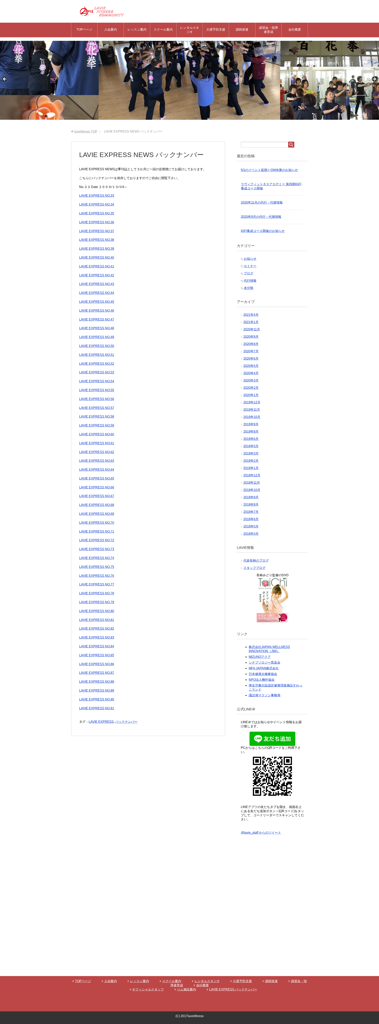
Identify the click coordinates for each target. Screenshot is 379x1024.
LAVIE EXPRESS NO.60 (96, 434)
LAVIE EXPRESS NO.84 (96, 646)
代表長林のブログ (256, 560)
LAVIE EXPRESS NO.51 (96, 354)
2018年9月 (251, 497)
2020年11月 (251, 329)
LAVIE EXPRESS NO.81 (96, 620)
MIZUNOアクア (260, 656)
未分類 (248, 288)
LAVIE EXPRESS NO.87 (96, 672)
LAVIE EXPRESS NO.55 (96, 390)
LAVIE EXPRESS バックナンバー (233, 989)
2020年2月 (251, 387)
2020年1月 (251, 395)
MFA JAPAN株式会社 (264, 668)
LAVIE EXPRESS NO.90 (96, 699)
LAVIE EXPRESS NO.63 (96, 460)
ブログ (248, 273)
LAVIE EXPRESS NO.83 (96, 637)
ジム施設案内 (186, 989)
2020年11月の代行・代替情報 (262, 202)
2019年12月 (251, 402)
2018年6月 (251, 519)
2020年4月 (251, 373)
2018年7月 (251, 511)
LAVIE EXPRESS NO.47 (96, 319)
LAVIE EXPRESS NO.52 (96, 363)
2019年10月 (251, 417)
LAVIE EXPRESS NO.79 (96, 602)
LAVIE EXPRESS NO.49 (96, 337)
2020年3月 (251, 380)
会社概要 (294, 29)
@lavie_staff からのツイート (261, 832)
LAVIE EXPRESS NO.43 (96, 284)
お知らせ (250, 258)
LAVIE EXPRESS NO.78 (96, 593)
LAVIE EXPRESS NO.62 (96, 452)
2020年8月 (251, 344)
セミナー (250, 266)
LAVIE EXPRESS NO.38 (96, 239)
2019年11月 (251, 409)
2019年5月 (251, 446)
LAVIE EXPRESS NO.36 (96, 222)
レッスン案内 (137, 29)
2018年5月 (251, 526)
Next (374, 79)
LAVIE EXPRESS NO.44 (96, 293)
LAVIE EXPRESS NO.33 (96, 195)
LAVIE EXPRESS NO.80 (96, 611)
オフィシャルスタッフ (148, 989)
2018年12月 (251, 475)
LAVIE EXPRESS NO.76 (96, 575)
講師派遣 (242, 29)
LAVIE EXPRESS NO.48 (96, 328)
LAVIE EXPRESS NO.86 (96, 664)
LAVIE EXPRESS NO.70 (96, 522)
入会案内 (110, 29)
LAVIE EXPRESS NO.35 (96, 213)
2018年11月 (251, 482)
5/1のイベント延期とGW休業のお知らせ (269, 170)
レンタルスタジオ (189, 30)
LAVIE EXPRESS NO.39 (96, 248)
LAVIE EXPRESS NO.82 (96, 628)
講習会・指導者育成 (268, 30)
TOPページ (84, 29)
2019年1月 (251, 468)
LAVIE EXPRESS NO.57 (96, 408)
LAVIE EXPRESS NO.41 (96, 266)
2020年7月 (251, 351)
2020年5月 (251, 366)
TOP (85, 131)
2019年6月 (251, 438)
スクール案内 (163, 29)
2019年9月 (251, 424)
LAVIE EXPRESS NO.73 (96, 549)
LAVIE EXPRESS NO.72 (96, 540)
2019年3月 (251, 453)
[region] (189, 80)
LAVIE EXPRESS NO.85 (96, 655)
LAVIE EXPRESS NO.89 (96, 690)
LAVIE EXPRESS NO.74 (96, 558)
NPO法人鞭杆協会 (262, 679)
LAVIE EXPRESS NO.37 (96, 231)
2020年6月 (251, 358)
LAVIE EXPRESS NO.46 (96, 310)
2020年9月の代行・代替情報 (261, 216)
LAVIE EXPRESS (101, 721)
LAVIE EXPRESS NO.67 (96, 496)
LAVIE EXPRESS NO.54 (96, 381)
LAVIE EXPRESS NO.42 (96, 275)
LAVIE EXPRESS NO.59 (96, 425)
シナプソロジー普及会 (264, 662)
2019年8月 (251, 431)
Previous (5, 79)
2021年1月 (251, 322)
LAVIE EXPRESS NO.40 (96, 257)
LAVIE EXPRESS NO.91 (96, 708)
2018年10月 (251, 490)
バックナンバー (126, 721)
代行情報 (250, 280)
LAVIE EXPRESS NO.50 (96, 346)
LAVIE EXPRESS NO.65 (96, 478)
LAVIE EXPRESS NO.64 (96, 469)
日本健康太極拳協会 (263, 674)
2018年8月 (251, 504)
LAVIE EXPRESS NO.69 (96, 513)
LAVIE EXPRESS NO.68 (96, 505)
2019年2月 (251, 460)
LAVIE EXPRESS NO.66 (96, 487)
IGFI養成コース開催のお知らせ (263, 231)
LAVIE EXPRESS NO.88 (96, 681)
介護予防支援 (215, 29)
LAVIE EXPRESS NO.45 (96, 301)
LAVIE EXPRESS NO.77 (96, 584)
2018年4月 (251, 533)
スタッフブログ (254, 568)
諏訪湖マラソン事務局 (264, 695)
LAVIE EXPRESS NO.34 (96, 204)
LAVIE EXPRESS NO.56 (96, 399)
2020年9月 (251, 336)
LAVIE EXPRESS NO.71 (96, 531)
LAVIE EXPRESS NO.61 (96, 443)
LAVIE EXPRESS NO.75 (96, 567)
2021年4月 (251, 314)
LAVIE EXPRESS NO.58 (96, 416)
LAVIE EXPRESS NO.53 (96, 372)
